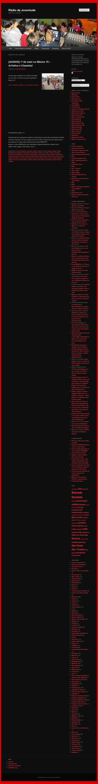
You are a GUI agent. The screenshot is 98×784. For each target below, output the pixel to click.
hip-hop (59, 151)
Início (10, 48)
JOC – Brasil (75, 170)
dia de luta (18, 156)
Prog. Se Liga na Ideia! (78, 692)
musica (86, 515)
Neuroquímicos (76, 99)
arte (24, 154)
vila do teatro (75, 748)
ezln (73, 637)
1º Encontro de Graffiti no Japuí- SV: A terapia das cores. (80, 266)
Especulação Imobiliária (79, 633)
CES (73, 156)
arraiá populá (75, 575)
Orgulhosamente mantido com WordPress (49, 777)
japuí (45, 156)
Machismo (75, 655)
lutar (59, 156)
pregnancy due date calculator (80, 413)
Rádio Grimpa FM (77, 115)
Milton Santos (76, 669)
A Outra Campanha (21, 151)
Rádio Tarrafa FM (77, 127)
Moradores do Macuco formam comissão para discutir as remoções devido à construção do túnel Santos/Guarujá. (80, 317)
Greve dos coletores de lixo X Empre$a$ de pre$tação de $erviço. (80, 216)
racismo (74, 710)
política (74, 529)
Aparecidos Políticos (78, 148)
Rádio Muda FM (76, 119)
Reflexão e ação (76, 716)
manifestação (77, 512)
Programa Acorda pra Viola (80, 696)
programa (74, 694)
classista (52, 154)
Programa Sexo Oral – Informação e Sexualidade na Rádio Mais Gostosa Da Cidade (80, 461)
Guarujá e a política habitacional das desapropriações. (80, 355)
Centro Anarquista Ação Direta (80, 154)
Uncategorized (76, 746)
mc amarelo (35, 158)
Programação (45, 48)
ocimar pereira (76, 407)
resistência (85, 532)
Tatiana (74, 256)
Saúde (73, 732)
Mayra (73, 294)
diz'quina (74, 623)
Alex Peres (75, 214)
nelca (15, 159)
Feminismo (75, 639)
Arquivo (36, 48)
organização (75, 523)
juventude (75, 510)
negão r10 (11, 159)
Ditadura (74, 621)
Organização (26, 153)
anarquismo (11, 154)
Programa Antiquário (78, 698)
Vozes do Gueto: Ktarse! (79, 453)
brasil (73, 501)
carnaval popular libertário (79, 591)
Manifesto (19, 153)
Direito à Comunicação (78, 619)
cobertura (40, 151)
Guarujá (37, 156)
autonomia (30, 151)
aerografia (57, 153)
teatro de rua (75, 738)
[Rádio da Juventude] (72, 73)
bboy (31, 154)
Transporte (75, 744)
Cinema (74, 599)
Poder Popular (34, 153)
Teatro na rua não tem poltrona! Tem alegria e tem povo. (79, 341)
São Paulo (77, 545)
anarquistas (19, 154)
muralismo (59, 158)
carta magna (41, 154)
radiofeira (75, 532)
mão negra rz (16, 158)
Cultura (74, 605)
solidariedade (77, 542)
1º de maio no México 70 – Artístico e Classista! (79, 226)
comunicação (81, 500)
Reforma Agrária (76, 720)
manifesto (85, 512)
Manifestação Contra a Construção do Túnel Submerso (80, 409)
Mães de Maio (76, 172)
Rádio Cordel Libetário (78, 113)
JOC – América (76, 168)
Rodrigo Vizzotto (77, 204)
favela (22, 156)
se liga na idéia (84, 539)
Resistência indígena (82, 428)
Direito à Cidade (76, 617)
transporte (80, 552)
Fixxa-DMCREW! (76, 264)
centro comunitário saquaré (80, 593)
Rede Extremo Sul (77, 192)
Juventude (75, 647)
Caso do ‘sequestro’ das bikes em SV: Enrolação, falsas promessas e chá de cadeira (80, 467)
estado (87, 505)
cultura (76, 504)
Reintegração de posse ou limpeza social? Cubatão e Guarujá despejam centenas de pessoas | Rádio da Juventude (80, 349)
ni (18, 159)
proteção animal (76, 706)
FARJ (73, 166)
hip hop (41, 156)
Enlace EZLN (75, 97)
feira (73, 507)
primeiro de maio (32, 159)
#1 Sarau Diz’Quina (81, 212)
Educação (74, 629)
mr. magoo (53, 158)
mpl (83, 515)
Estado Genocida (77, 635)
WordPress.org (12, 768)
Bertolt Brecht (76, 583)
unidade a (11, 161)
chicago (47, 154)
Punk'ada (74, 708)
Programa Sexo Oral (78, 702)
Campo (74, 589)
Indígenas (74, 645)
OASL (73, 190)
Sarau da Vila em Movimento (80, 728)
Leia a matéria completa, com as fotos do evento (23, 85)
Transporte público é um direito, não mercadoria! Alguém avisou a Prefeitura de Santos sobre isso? (80, 278)
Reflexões (74, 718)
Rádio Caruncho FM (77, 111)
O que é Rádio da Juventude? (23, 48)
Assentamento (76, 579)
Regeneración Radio (78, 137)
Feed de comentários (14, 766)
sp (84, 542)
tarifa (86, 550)
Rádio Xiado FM (76, 131)
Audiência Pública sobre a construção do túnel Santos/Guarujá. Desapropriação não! (80, 250)
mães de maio (76, 659)
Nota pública (75, 681)
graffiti (32, 156)
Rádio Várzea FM (77, 129)
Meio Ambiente (76, 665)
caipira (35, 151)
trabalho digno (76, 742)
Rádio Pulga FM (76, 121)
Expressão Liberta (77, 164)
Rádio (40, 153)
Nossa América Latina (78, 679)
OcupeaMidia (75, 105)
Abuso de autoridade (78, 564)
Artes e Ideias (76, 577)
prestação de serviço (78, 690)
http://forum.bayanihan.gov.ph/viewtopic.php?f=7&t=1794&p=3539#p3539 (80, 335)
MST (73, 182)
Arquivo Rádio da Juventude (80, 571)
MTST (73, 184)
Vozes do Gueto (76, 750)
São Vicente (58, 159)
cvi (72, 609)
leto (56, 156)
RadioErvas (75, 135)
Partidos (74, 685)
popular (79, 529)
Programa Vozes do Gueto (79, 704)
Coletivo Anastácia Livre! (79, 158)
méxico (41, 158)
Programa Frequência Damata (80, 109)
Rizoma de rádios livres (79, 139)
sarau (73, 726)
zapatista (74, 752)
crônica (74, 603)
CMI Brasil (75, 95)
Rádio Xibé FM (76, 133)
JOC (48, 156)
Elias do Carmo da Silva (79, 401)
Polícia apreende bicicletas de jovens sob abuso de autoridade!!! (80, 473)
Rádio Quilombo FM (78, 123)
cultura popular (47, 151)
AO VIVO (74, 568)
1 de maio (51, 153)
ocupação (83, 520)
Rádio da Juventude (22, 10)
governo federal (76, 641)
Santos (76, 538)
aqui (23, 133)
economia (74, 625)
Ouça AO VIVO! (66, 48)
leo (54, 156)
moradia (74, 671)
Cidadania (75, 597)
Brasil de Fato (76, 93)
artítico (27, 154)
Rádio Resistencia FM (78, 125)
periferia (82, 522)
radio (38, 159)
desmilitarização (76, 615)
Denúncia (74, 613)
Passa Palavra (76, 107)
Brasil (73, 585)
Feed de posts (12, 764)
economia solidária (77, 627)
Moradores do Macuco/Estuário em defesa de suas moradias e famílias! (80, 306)
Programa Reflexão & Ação (79, 700)
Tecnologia (75, 740)
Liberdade (75, 653)
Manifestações (12, 153)
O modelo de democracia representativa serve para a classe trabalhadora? (80, 417)
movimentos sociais (77, 515)
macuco (74, 657)
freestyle (27, 156)
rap (53, 159)
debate (82, 504)
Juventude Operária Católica (80, 649)
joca (51, 156)
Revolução (75, 724)
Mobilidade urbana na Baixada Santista (80, 432)
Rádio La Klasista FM (78, 117)
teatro (74, 553)
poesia (85, 526)
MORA (73, 270)
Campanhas (55, 48)
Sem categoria (76, 734)
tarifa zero (75, 736)
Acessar (10, 762)
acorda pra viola (76, 566)
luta (80, 510)
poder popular (23, 159)
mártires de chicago (26, 158)
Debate (54, 151)
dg (13, 156)
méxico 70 (47, 158)
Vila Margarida (76, 555)
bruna (73, 220)
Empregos (75, 631)
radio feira (75, 714)
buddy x (35, 154)
